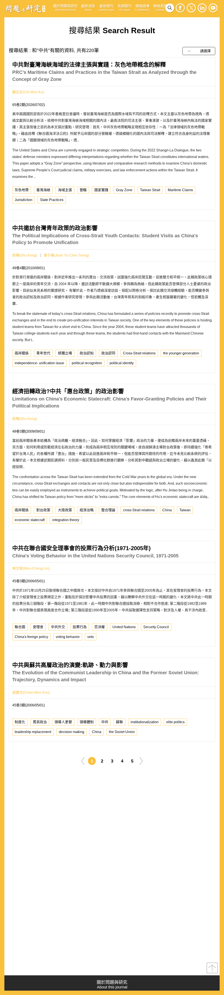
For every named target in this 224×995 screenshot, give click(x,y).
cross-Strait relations (139, 510)
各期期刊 (125, 7)
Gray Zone (124, 190)
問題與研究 (25, 8)
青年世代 (43, 353)
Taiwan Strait (150, 190)
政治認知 (87, 353)
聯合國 (20, 627)
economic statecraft (30, 520)
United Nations (124, 627)
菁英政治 (40, 722)
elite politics (175, 722)
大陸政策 (65, 510)
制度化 (20, 722)
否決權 (99, 627)
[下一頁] (141, 761)
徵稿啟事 (142, 7)
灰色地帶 (22, 190)
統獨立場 (65, 353)
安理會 (38, 627)
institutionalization (145, 722)
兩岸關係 (22, 353)
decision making (71, 732)
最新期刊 (106, 7)
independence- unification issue (39, 363)
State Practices (51, 200)
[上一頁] (83, 761)
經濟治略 (87, 510)
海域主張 (65, 190)
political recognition (87, 363)
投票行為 (80, 627)
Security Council (156, 627)
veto (90, 637)
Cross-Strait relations (139, 353)
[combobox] (199, 51)
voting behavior (68, 637)
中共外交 (58, 627)
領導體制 (87, 722)
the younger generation (181, 353)
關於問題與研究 (65, 7)
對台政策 (43, 510)
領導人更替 (63, 722)
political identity (122, 363)
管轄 (83, 190)
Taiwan (185, 510)
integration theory (65, 520)
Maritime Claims (180, 190)
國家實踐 (101, 190)
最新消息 (88, 7)
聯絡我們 (160, 7)
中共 (104, 722)
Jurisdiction (23, 200)
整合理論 (108, 510)
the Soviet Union (122, 732)
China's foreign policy (31, 637)
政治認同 (108, 353)
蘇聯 (119, 722)
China (167, 510)
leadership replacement (33, 732)
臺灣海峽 (43, 190)
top (212, 968)
